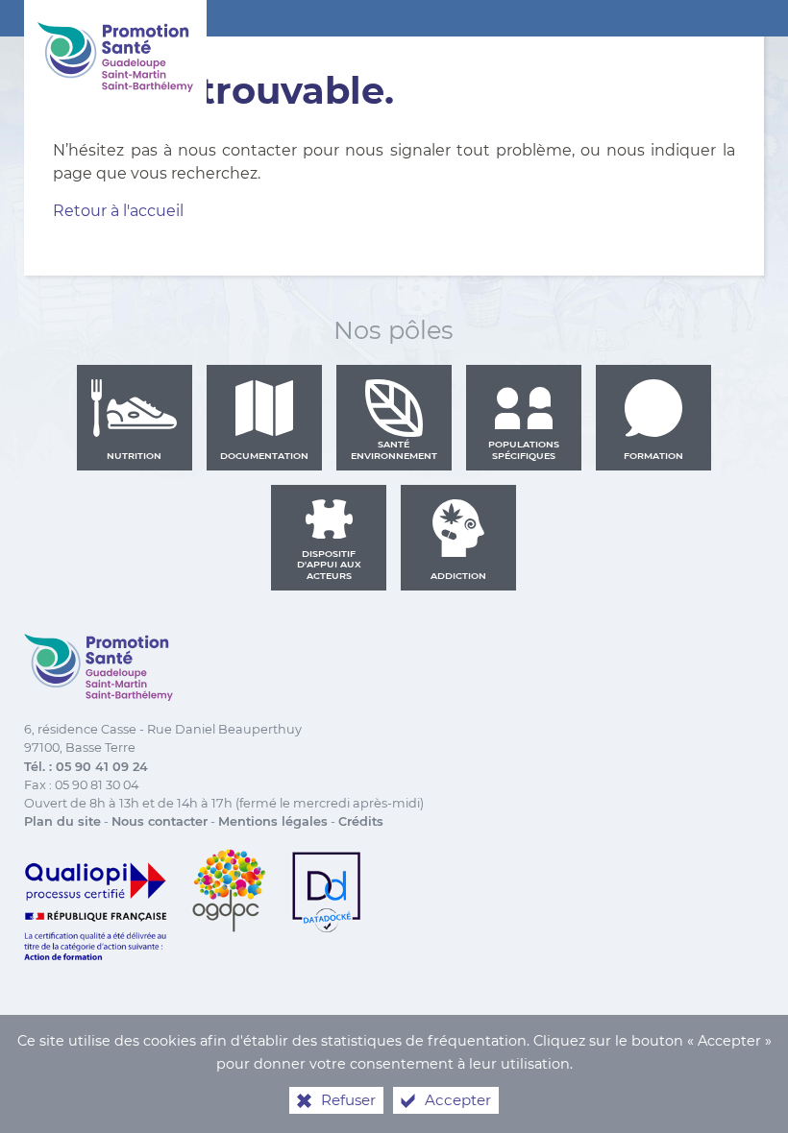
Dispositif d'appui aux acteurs (329, 564)
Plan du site (62, 821)
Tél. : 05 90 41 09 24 (86, 766)
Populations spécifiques (523, 450)
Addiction (458, 575)
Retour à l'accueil (118, 211)
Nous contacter (159, 821)
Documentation (264, 455)
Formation (653, 455)
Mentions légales (273, 821)
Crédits (360, 821)
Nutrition (134, 455)
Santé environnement (394, 450)
